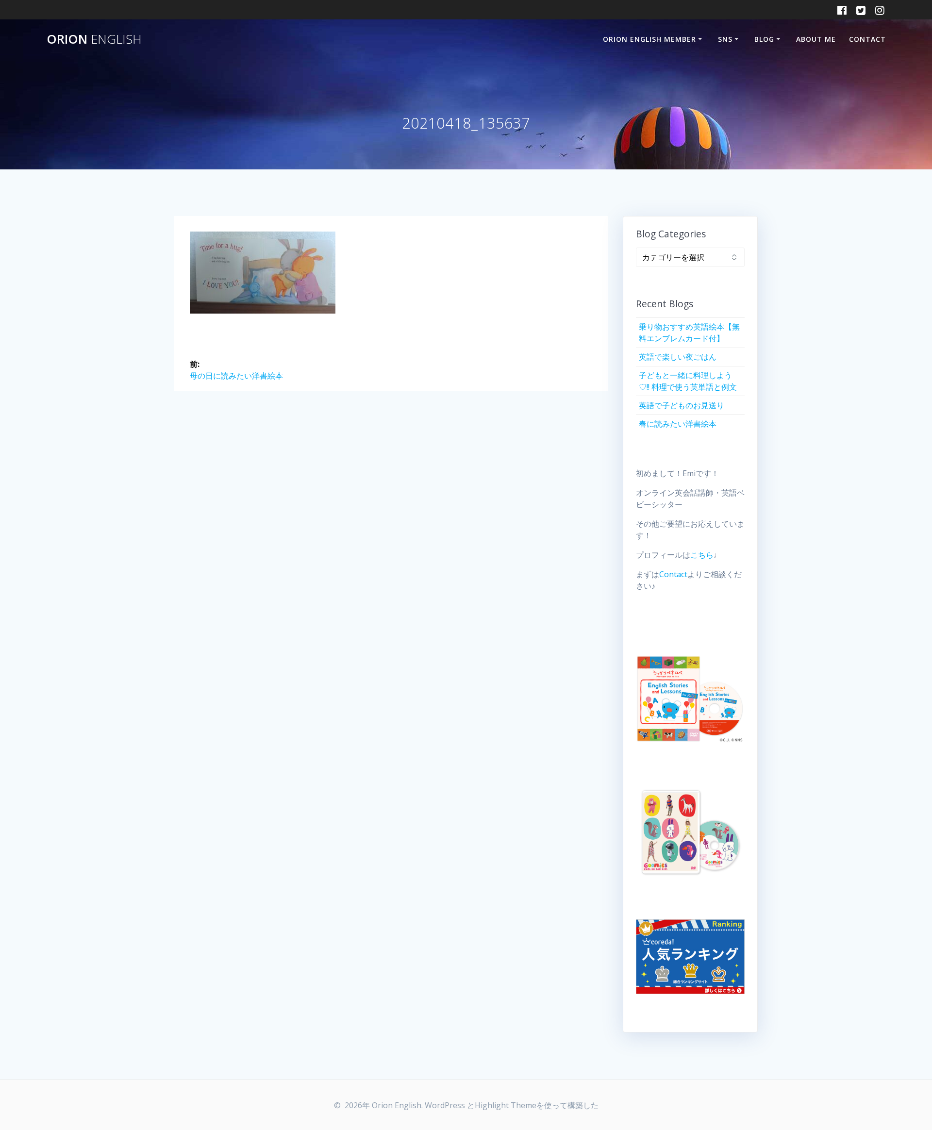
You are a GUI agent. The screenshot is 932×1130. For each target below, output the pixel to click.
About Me (816, 39)
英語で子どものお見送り (681, 405)
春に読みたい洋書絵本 (677, 423)
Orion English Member (649, 39)
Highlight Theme (505, 1105)
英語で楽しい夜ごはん (677, 356)
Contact (867, 39)
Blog (764, 39)
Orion (94, 39)
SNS (725, 39)
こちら (702, 554)
